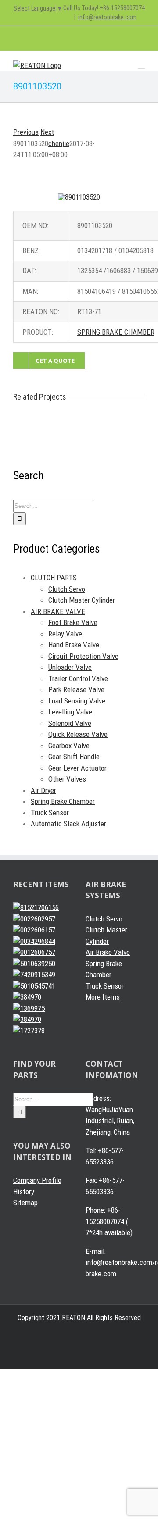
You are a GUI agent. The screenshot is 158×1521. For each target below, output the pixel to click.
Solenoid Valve (69, 723)
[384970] (27, 997)
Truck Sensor (50, 812)
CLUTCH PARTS (54, 577)
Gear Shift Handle (74, 756)
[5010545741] (34, 986)
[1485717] (27, 1019)
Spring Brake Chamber (63, 801)
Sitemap (25, 1202)
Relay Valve (65, 633)
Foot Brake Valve (72, 622)
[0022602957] (34, 918)
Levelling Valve (70, 711)
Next (47, 132)
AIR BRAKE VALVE (58, 611)
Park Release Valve (76, 689)
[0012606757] (34, 952)
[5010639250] (34, 963)
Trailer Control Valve (78, 678)
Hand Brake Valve (73, 644)
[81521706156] (36, 907)
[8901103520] (79, 197)
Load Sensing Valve (76, 700)
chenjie (58, 143)
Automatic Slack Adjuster (68, 823)
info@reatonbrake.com (107, 17)
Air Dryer (43, 790)
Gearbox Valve (69, 745)
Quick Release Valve (78, 734)
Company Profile (37, 1180)
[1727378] (29, 1030)
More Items (103, 997)
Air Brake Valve (108, 952)
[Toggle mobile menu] (141, 64)
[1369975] (29, 1008)
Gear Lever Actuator (77, 768)
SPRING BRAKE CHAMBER (115, 332)
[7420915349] (34, 974)
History (23, 1191)
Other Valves (67, 779)
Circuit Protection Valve (83, 656)
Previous (26, 132)
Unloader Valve (70, 667)
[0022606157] (34, 929)
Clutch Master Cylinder (81, 600)
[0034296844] (34, 941)
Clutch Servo (66, 589)
